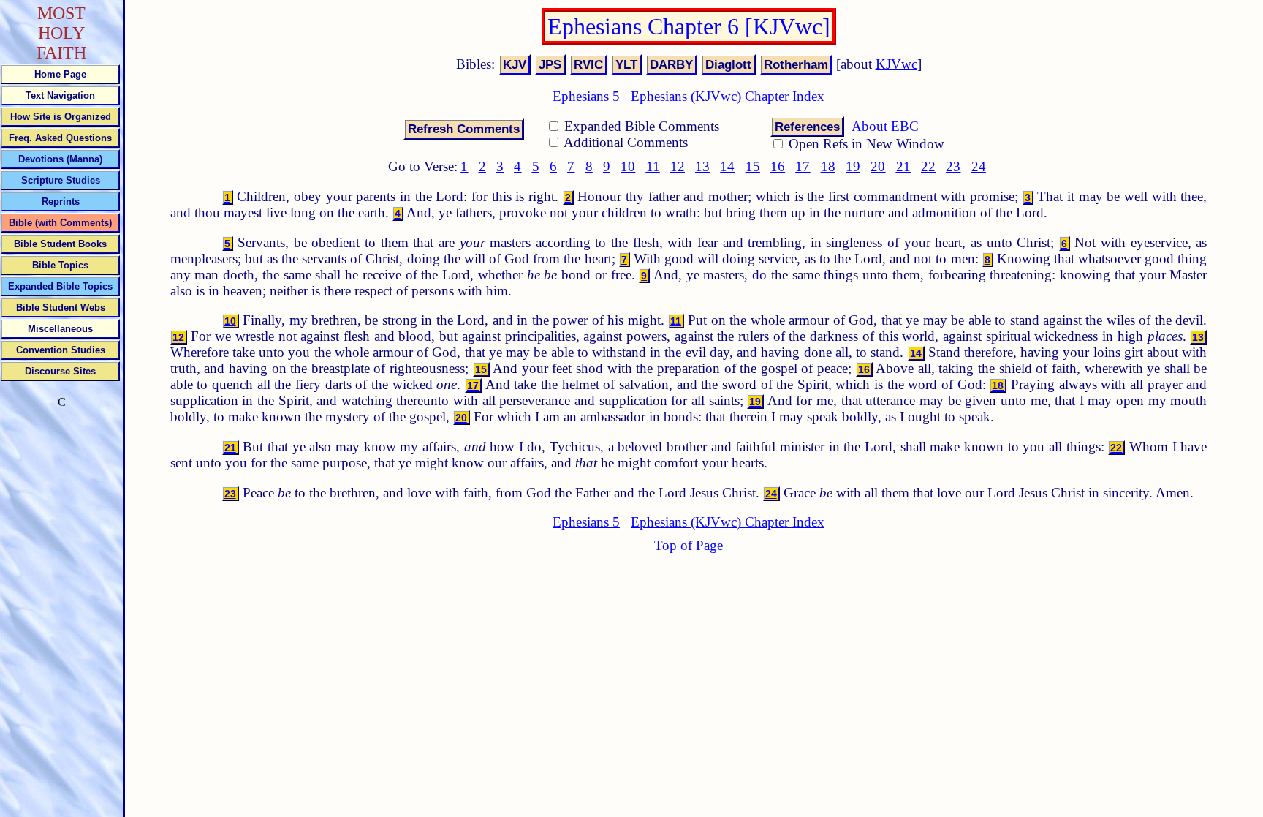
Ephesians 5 (586, 96)
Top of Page (688, 545)
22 (928, 166)
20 (878, 166)
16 (777, 166)
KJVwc (896, 64)
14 (727, 166)
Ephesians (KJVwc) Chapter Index (727, 96)
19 (853, 166)
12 (677, 166)
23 (953, 166)
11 (653, 166)
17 (802, 166)
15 (753, 166)
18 (828, 166)
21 (903, 166)
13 (702, 166)
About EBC (885, 126)
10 (628, 166)
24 (978, 166)
